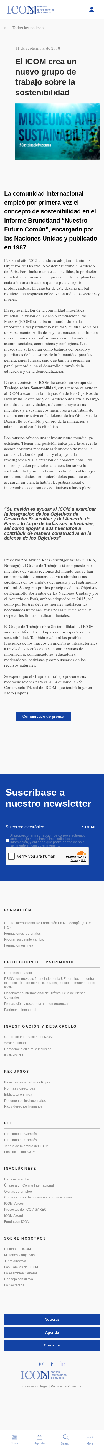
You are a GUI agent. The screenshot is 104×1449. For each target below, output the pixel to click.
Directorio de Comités (20, 1134)
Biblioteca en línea (18, 1095)
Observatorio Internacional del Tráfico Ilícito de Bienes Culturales (44, 995)
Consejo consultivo (18, 1279)
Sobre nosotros (25, 1238)
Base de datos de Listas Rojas (27, 1082)
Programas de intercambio (24, 939)
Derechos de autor (18, 973)
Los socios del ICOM (19, 1152)
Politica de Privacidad (67, 1386)
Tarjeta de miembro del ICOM (26, 1146)
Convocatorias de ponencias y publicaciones (38, 1197)
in (43, 1362)
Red (9, 1123)
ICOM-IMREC (14, 1055)
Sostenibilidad (15, 1043)
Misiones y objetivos (19, 1255)
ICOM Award (13, 1216)
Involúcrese (20, 1169)
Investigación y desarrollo (40, 1026)
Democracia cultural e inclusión (28, 1049)
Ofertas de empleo (18, 1192)
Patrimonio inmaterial (20, 1010)
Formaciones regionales (22, 934)
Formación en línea (18, 945)
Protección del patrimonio (39, 962)
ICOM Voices (14, 1203)
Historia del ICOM (17, 1249)
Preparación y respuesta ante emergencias (36, 1004)
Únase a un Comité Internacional (29, 1185)
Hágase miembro (17, 1179)
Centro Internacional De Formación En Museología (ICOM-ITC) (48, 925)
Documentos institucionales (25, 1101)
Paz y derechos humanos (23, 1106)
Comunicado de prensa (43, 716)
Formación (17, 910)
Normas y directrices (19, 1088)
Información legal (35, 1386)
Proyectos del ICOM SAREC (25, 1210)
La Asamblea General (20, 1273)
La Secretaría (14, 1285)
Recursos (16, 1072)
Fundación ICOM (17, 1222)
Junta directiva (15, 1261)
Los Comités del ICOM (21, 1267)
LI (64, 1362)
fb (53, 1362)
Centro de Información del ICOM (28, 1037)
